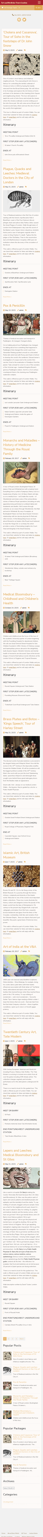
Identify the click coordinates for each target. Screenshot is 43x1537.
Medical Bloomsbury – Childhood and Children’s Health (20, 598)
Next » (22, 1339)
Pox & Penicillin (14, 305)
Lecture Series (33, 1533)
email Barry (12, 117)
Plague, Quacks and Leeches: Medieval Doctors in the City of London (18, 175)
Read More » (7, 160)
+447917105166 (26, 15)
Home (3, 1533)
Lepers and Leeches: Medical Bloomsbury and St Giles (21, 1155)
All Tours (24, 1533)
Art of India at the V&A (19, 946)
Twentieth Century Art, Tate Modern (19, 1034)
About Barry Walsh (13, 1533)
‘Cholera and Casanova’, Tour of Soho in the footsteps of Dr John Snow (20, 39)
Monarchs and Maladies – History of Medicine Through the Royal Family (21, 447)
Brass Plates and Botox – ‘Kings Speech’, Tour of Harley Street (21, 723)
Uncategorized (8, 1502)
